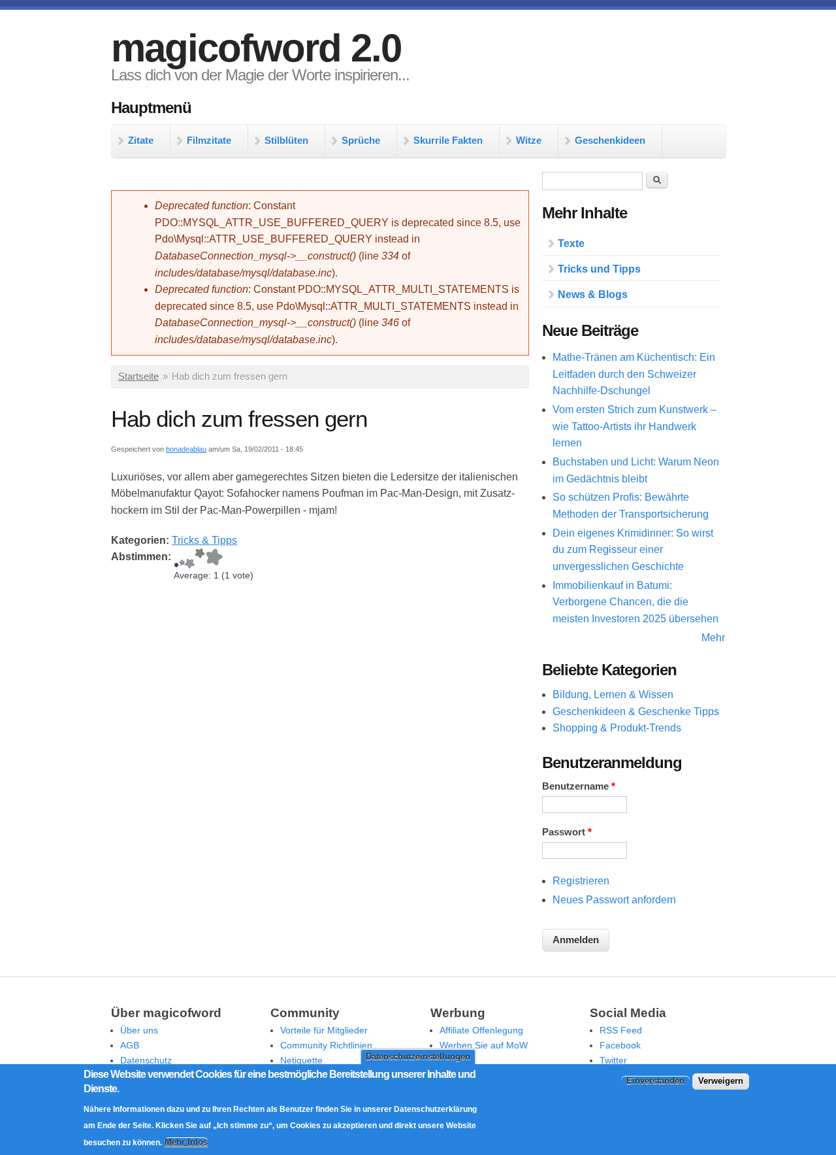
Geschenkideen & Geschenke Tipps (636, 711)
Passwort (567, 832)
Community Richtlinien (326, 1045)
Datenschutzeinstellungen (418, 1057)
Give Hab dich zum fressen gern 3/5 (190, 558)
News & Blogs (593, 294)
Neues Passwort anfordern (614, 899)
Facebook (620, 1045)
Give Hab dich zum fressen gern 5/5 (214, 558)
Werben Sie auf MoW (484, 1045)
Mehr (713, 637)
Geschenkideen (610, 140)
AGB (129, 1045)
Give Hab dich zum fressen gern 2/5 (182, 558)
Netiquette (301, 1060)
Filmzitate (209, 140)
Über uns (139, 1030)
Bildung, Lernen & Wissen (613, 694)
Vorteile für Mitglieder (324, 1030)
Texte (571, 243)
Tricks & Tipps (204, 540)
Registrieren (581, 880)
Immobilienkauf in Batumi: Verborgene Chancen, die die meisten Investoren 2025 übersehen (635, 602)
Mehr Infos (186, 1142)
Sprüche (361, 140)
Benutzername (578, 786)
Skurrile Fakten (448, 140)
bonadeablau (186, 449)
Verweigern (720, 1081)
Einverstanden (655, 1081)
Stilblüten (286, 140)
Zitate (140, 140)
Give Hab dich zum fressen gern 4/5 (200, 558)
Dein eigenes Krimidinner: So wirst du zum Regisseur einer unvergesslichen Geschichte (633, 549)
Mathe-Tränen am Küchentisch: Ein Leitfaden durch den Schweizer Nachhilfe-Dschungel (634, 374)
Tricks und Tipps (599, 269)
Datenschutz (146, 1060)
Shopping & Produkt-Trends (617, 727)
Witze (528, 140)
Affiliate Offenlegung (481, 1030)
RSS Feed (621, 1030)
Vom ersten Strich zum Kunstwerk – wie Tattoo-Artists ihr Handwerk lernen (634, 426)
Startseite (138, 376)
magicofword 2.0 (256, 48)
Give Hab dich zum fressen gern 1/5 (176, 558)
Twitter (613, 1060)
